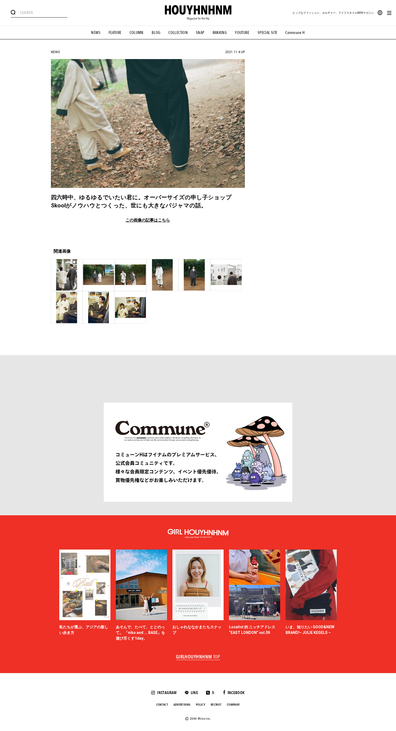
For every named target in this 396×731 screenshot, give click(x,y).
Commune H (295, 32)
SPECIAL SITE (267, 32)
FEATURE (115, 32)
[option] (84, 595)
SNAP (200, 32)
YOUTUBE (242, 32)
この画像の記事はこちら (148, 220)
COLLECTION (178, 32)
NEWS (95, 32)
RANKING (220, 32)
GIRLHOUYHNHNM (198, 657)
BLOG (156, 32)
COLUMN (137, 32)
